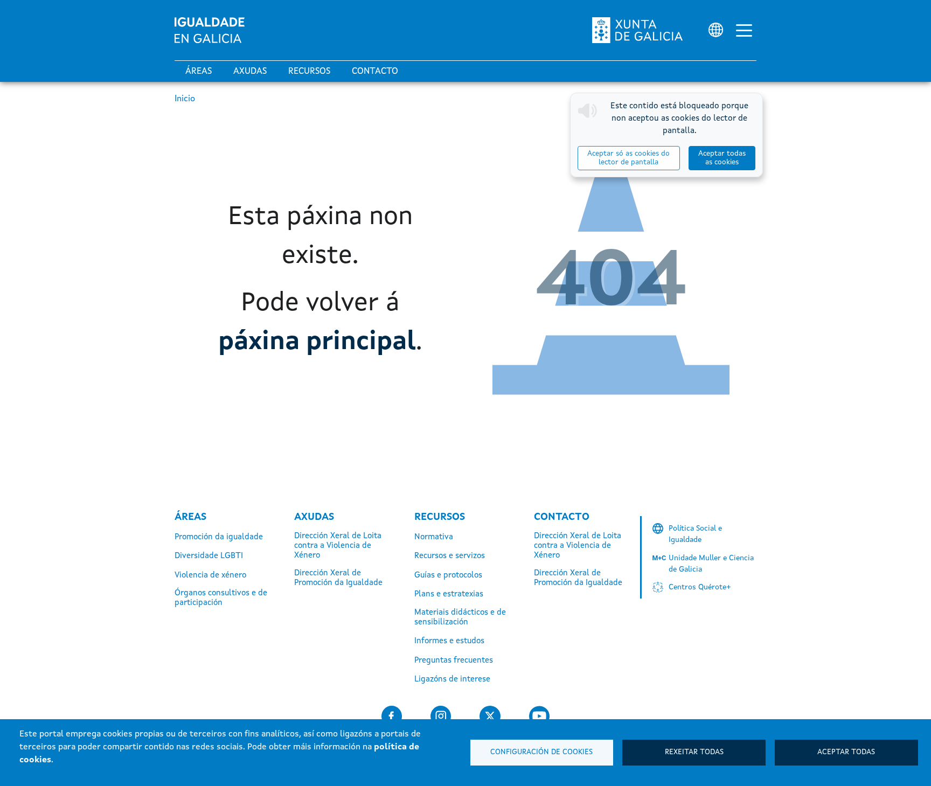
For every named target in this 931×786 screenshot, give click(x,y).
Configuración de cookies (541, 752)
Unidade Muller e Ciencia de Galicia (711, 563)
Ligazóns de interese (452, 680)
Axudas (250, 71)
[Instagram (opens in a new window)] (440, 716)
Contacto (375, 71)
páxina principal (317, 342)
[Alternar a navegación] (744, 30)
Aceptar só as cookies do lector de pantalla (628, 158)
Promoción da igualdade (219, 537)
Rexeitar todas (694, 752)
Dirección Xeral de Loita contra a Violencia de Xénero (337, 546)
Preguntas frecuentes (453, 661)
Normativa (433, 537)
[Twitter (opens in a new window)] (490, 716)
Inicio (185, 99)
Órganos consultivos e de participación (221, 598)
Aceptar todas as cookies (722, 158)
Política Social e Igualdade (695, 534)
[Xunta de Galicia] (637, 30)
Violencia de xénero (210, 576)
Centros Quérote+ (700, 587)
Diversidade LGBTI (209, 556)
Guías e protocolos (448, 576)
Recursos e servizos (449, 556)
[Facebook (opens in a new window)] (391, 716)
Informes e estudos (449, 641)
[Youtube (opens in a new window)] (539, 716)
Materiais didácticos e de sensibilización (460, 618)
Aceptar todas (846, 752)
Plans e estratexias (448, 594)
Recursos (309, 71)
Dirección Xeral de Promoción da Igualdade (338, 578)
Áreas (198, 71)
